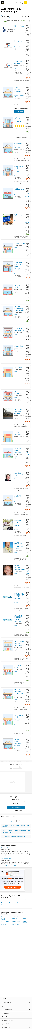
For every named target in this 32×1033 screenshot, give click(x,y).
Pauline (3, 903)
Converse (11, 904)
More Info (21, 29)
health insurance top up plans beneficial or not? (13, 836)
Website (16, 29)
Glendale (3, 904)
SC (6, 761)
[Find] (25, 2)
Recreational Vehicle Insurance (4, 918)
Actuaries (3, 924)
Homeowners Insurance (25, 917)
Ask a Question (16, 821)
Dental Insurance (16, 921)
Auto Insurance (18, 28)
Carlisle (11, 903)
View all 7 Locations (27, 572)
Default (27, 16)
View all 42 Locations (27, 454)
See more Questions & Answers (16, 840)
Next (23, 767)
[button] (30, 3)
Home (2, 761)
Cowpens (27, 899)
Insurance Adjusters (24, 922)
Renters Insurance (26, 851)
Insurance (19, 761)
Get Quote (20, 111)
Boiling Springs (3, 900)
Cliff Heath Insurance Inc (7, 858)
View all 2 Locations (27, 221)
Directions (21, 46)
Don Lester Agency (6, 847)
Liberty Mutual (19, 26)
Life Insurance (12, 851)
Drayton (19, 903)
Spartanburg (12, 761)
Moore (18, 899)
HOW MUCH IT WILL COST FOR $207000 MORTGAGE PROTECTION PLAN (16, 831)
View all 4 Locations (27, 195)
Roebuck (11, 899)
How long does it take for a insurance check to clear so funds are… (15, 826)
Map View (6, 16)
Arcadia (27, 903)
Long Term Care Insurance (16, 917)
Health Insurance (5, 921)
